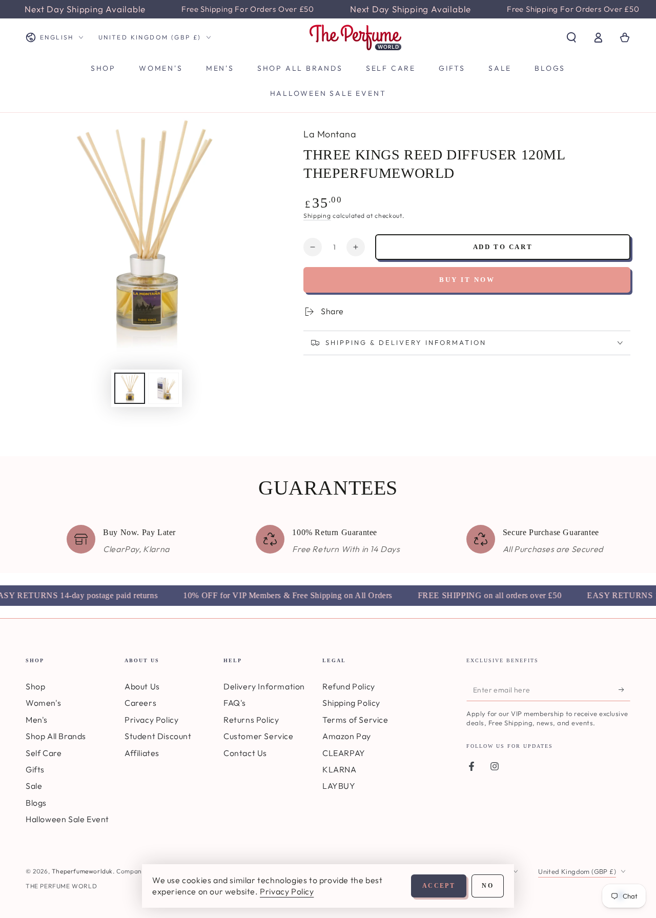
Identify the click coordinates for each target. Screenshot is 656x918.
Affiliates (142, 753)
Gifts (35, 769)
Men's (37, 720)
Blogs (36, 803)
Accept (438, 885)
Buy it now (467, 279)
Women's (43, 703)
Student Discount (158, 736)
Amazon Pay (346, 736)
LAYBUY (339, 786)
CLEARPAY (343, 753)
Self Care (43, 753)
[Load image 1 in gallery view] (129, 388)
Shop (35, 686)
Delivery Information (264, 686)
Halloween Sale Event (67, 819)
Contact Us (245, 753)
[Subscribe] (624, 689)
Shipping (317, 215)
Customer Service (258, 736)
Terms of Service (355, 720)
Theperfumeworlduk (82, 871)
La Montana (329, 134)
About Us (142, 686)
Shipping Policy (351, 703)
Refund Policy (348, 686)
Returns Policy (251, 720)
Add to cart (503, 247)
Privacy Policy (151, 720)
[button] (571, 37)
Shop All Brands (56, 736)
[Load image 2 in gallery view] (163, 388)
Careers (140, 703)
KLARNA (339, 769)
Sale (34, 786)
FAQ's (234, 703)
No (488, 885)
